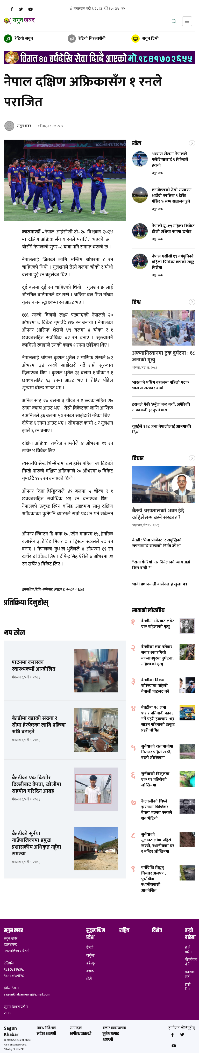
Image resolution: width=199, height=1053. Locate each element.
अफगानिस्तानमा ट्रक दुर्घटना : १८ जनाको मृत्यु (163, 356)
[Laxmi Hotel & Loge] (99, 57)
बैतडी (89, 947)
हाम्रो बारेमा (188, 949)
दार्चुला (90, 955)
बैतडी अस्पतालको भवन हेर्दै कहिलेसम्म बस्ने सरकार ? (158, 514)
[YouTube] (30, 9)
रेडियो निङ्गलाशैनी (91, 38)
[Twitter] (21, 9)
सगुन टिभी (150, 38)
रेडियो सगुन (23, 38)
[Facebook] (12, 9)
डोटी (89, 979)
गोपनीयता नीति (190, 962)
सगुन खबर (24, 125)
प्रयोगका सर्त (190, 974)
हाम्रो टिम (187, 987)
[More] (192, 143)
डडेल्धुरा (91, 963)
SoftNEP (18, 1049)
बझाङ (90, 971)
